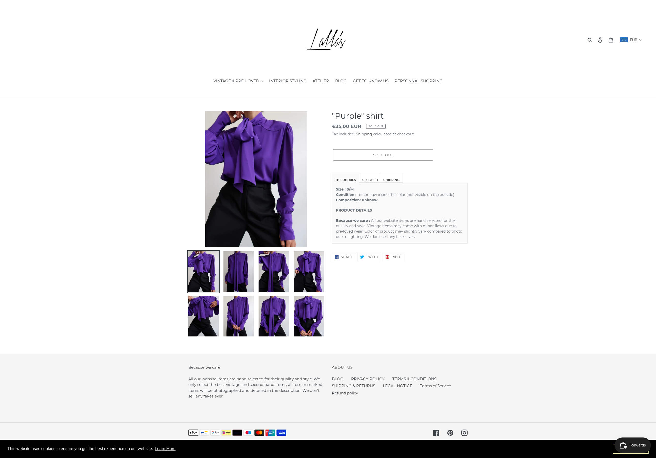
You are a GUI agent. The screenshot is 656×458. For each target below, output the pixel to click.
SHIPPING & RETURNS (353, 385)
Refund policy (345, 393)
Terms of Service (435, 385)
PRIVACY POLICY (368, 378)
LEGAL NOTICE (397, 385)
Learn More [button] (165, 448)
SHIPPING (391, 180)
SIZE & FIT (370, 180)
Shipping (364, 134)
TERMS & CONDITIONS (414, 378)
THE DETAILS (345, 180)
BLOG (337, 378)
